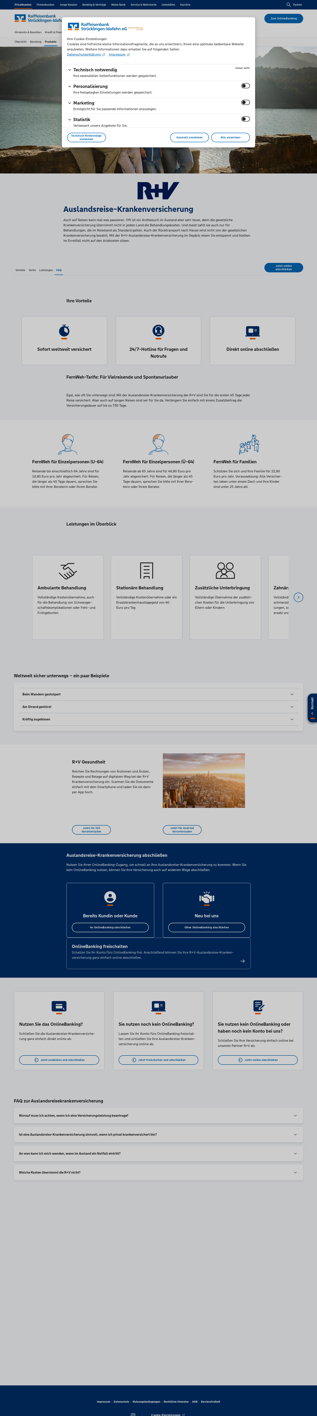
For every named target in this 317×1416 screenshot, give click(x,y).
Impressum (117, 54)
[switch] (245, 85)
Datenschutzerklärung (84, 54)
